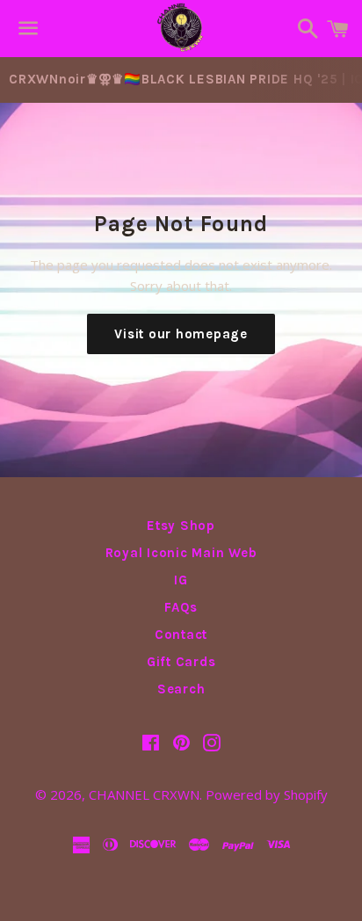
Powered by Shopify (267, 794)
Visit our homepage (181, 334)
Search (181, 689)
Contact (181, 634)
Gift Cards (181, 662)
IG (181, 580)
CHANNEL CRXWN (144, 794)
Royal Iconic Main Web (181, 553)
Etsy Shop (181, 525)
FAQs (181, 607)
